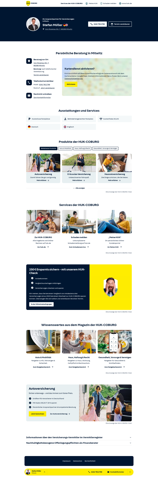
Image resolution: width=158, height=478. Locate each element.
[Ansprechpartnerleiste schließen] (130, 472)
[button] (79, 188)
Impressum (67, 461)
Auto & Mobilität (65, 148)
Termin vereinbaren (122, 24)
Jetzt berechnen (37, 414)
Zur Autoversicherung (58, 414)
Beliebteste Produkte (48, 148)
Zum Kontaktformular (42, 97)
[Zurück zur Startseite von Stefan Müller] (31, 3)
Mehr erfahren (41, 180)
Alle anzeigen (80, 188)
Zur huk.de (41, 247)
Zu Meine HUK (113, 247)
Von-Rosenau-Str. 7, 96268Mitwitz (58, 29)
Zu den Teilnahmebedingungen (41, 304)
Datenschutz (77, 461)
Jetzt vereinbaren (48, 88)
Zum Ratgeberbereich (41, 367)
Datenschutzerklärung (73, 79)
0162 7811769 (99, 24)
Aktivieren (71, 84)
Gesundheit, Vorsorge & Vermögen (105, 148)
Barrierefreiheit (90, 461)
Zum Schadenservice (77, 247)
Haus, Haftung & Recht (82, 148)
